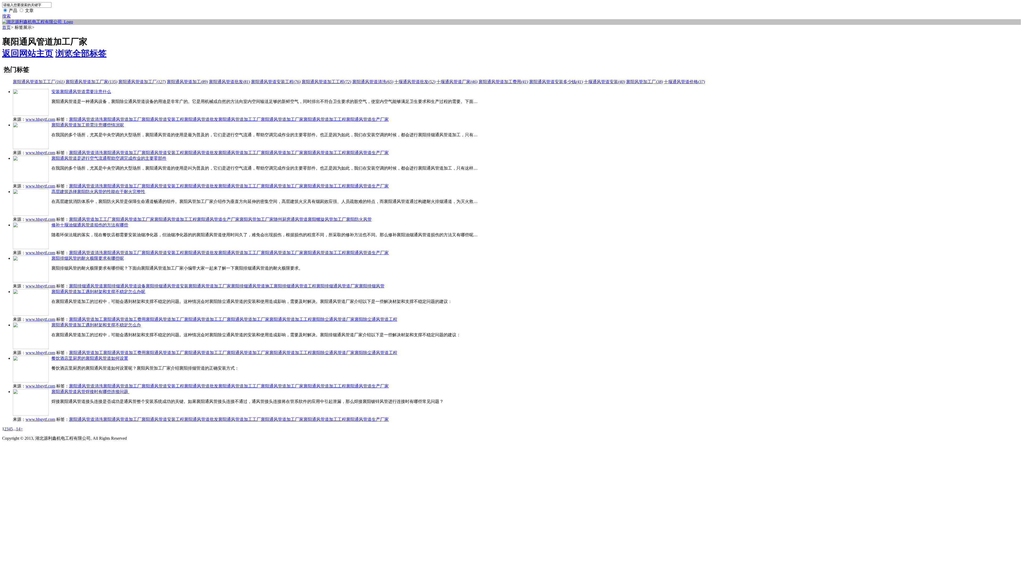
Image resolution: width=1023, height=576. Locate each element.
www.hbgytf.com (40, 119)
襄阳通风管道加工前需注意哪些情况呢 (87, 125)
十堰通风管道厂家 (456, 81)
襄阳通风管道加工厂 (142, 81)
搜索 (6, 16)
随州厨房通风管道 (291, 219)
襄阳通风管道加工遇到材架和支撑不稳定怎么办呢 (98, 291)
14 (18, 429)
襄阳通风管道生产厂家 (367, 119)
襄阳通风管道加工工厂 (38, 81)
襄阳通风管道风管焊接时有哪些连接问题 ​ (90, 391)
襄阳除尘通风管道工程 (376, 319)
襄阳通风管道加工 (187, 81)
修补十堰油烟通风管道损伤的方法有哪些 (89, 225)
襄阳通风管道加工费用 (503, 81)
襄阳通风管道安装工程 (276, 81)
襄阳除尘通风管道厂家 (333, 319)
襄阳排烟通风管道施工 (252, 286)
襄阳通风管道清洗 (372, 81)
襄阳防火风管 (359, 219)
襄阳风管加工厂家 (256, 219)
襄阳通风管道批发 (229, 81)
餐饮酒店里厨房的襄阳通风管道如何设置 (89, 358)
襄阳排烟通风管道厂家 (337, 286)
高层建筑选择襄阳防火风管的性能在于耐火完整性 (98, 191)
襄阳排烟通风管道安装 (167, 286)
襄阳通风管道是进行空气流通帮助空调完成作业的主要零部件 (109, 158)
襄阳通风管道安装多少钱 (556, 81)
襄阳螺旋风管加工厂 (327, 219)
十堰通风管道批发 (414, 81)
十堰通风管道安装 (604, 81)
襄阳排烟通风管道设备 (124, 286)
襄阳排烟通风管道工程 (295, 286)
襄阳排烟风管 (371, 286)
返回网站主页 (27, 53)
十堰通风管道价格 (684, 81)
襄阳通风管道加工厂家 (91, 81)
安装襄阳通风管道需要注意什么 (81, 91)
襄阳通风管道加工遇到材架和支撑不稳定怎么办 (96, 325)
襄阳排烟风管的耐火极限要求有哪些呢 (87, 258)
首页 (6, 27)
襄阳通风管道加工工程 (326, 81)
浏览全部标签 (81, 53)
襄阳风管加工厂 (644, 81)
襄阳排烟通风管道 (86, 286)
